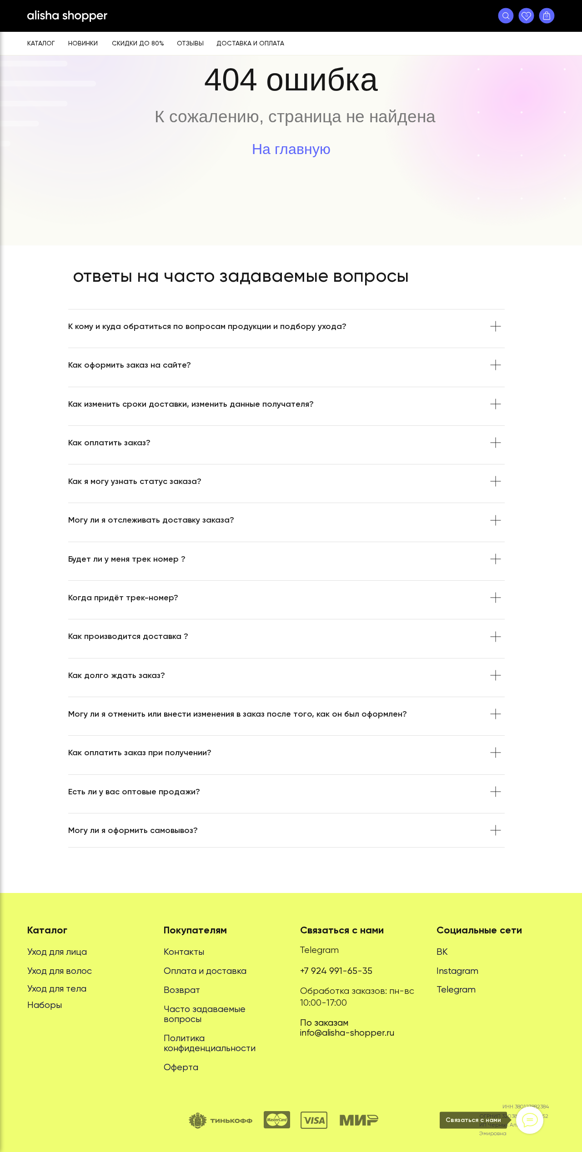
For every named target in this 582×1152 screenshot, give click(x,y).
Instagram (457, 971)
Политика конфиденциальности (210, 1043)
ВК (442, 952)
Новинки (83, 43)
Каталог (41, 43)
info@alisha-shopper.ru (347, 1032)
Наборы (44, 1005)
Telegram (319, 950)
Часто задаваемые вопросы (205, 1014)
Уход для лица (57, 952)
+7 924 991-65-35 (336, 971)
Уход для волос (59, 971)
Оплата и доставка (205, 971)
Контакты (184, 952)
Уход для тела (56, 988)
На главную (291, 149)
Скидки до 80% (138, 43)
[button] (506, 16)
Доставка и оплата (250, 43)
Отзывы (190, 43)
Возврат (182, 990)
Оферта (181, 1067)
